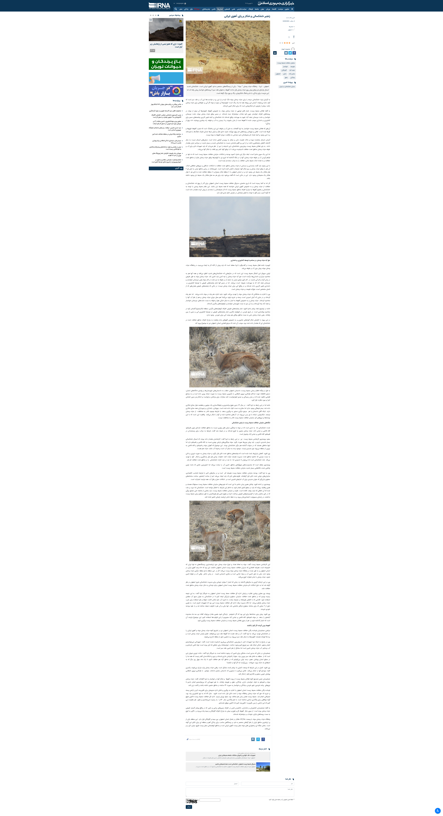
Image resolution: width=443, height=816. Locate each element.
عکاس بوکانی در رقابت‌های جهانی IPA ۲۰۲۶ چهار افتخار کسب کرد (166, 105)
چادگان (292, 77)
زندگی (186, 9)
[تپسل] (195, 779)
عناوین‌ (287, 9)
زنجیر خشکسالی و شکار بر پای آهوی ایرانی (247, 16)
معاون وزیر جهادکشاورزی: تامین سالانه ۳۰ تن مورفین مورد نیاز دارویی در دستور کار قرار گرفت (167, 122)
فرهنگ (250, 9)
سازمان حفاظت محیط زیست (286, 63)
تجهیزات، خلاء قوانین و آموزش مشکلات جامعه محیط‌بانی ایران (236, 755)
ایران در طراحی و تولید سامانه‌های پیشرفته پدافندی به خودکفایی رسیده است (165, 148)
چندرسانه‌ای (206, 9)
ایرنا (275, 3)
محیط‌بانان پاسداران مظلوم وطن (246, 753)
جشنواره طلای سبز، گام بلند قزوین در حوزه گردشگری (165, 111)
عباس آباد (292, 74)
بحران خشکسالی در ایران (287, 86)
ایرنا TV (196, 9)
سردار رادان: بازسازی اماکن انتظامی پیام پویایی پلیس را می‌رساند (166, 141)
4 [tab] (150, 15)
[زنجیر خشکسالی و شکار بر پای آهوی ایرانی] (228, 52)
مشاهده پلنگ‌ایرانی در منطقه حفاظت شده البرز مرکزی (166, 135)
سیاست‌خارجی (241, 9)
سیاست (280, 9)
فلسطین (227, 9)
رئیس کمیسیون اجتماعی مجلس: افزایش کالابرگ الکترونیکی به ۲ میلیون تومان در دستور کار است (166, 116)
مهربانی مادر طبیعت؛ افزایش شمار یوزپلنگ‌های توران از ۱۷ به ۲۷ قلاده (166, 154)
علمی (233, 9)
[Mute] (234, 798)
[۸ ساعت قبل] (166, 29)
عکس (214, 9)
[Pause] (230, 798)
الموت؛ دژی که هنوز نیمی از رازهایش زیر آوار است (166, 45)
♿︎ (438, 810)
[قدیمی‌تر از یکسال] (263, 756)
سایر (181, 9)
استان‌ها (220, 9)
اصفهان (290, 30)
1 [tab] (158, 15)
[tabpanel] (166, 35)
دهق (286, 77)
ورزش (268, 9)
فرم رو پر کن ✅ (211, 797)
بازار (191, 9)
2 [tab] (155, 15)
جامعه (257, 9)
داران (284, 74)
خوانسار (285, 66)
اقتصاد (274, 9)
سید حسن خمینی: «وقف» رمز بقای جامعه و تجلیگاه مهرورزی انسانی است (165, 129)
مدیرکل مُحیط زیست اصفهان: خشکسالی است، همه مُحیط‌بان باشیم (235, 764)
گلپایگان (284, 70)
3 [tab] (153, 15)
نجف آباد (292, 70)
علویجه (293, 66)
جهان (262, 9)
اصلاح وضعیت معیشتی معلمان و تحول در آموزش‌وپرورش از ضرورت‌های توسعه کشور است (166, 161)
